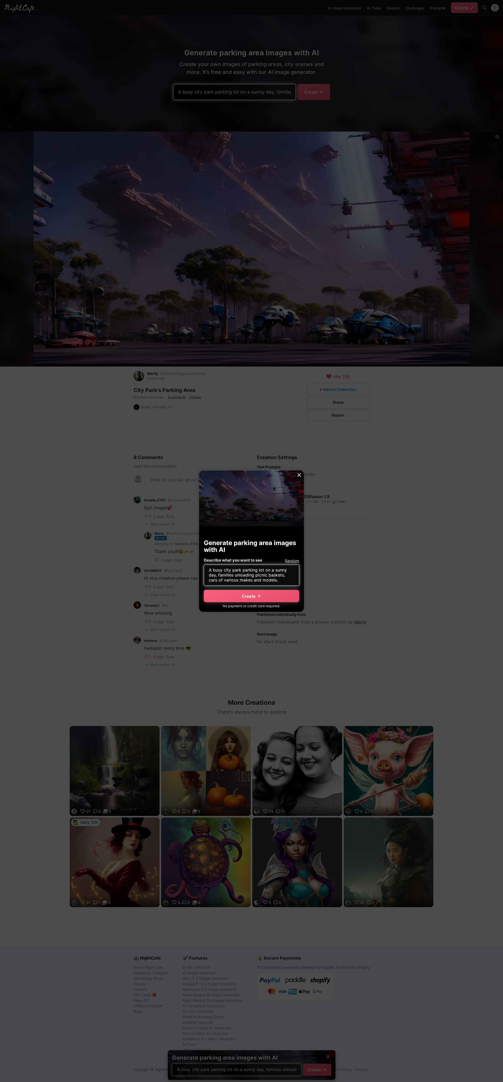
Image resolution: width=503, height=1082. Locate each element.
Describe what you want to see (233, 560)
